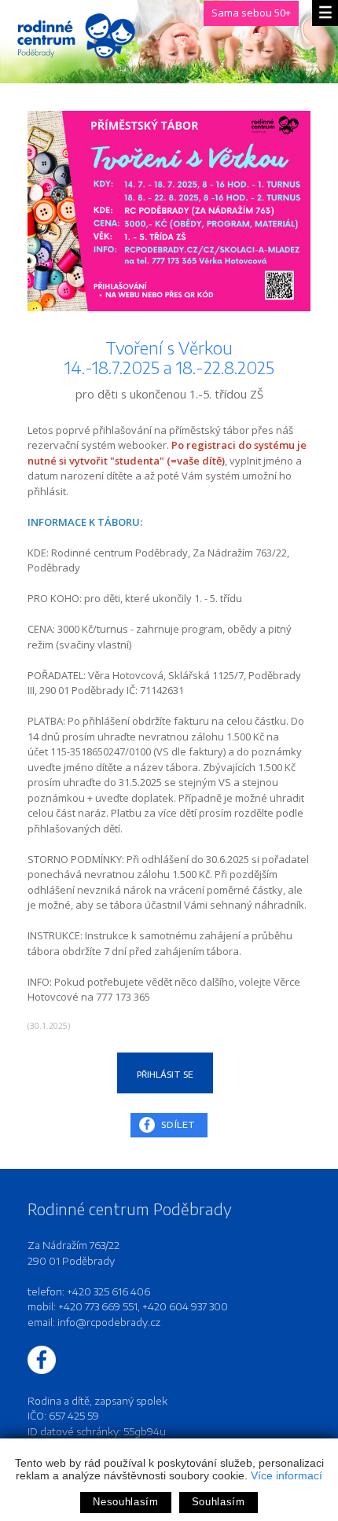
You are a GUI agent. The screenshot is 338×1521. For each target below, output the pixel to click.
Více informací (286, 1475)
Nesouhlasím (125, 1502)
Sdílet (178, 1124)
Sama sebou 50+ (251, 13)
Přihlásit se (165, 1074)
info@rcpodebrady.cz (108, 1322)
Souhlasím (218, 1502)
